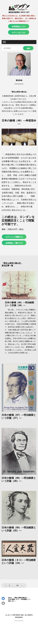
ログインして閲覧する (14, 237)
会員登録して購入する (14, 243)
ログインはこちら (19, 32)
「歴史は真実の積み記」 (19, 92)
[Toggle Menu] (4, 42)
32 (17, 585)
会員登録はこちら (19, 26)
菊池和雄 (19, 80)
